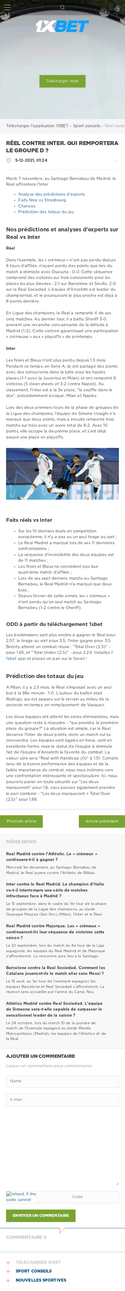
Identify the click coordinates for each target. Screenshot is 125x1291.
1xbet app (16, 658)
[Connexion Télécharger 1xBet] (117, 7)
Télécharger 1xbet (62, 81)
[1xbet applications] (62, 26)
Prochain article (21, 821)
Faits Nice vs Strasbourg (42, 200)
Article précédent (102, 821)
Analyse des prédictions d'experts (51, 194)
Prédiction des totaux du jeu (46, 212)
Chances (26, 206)
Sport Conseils (34, 1271)
